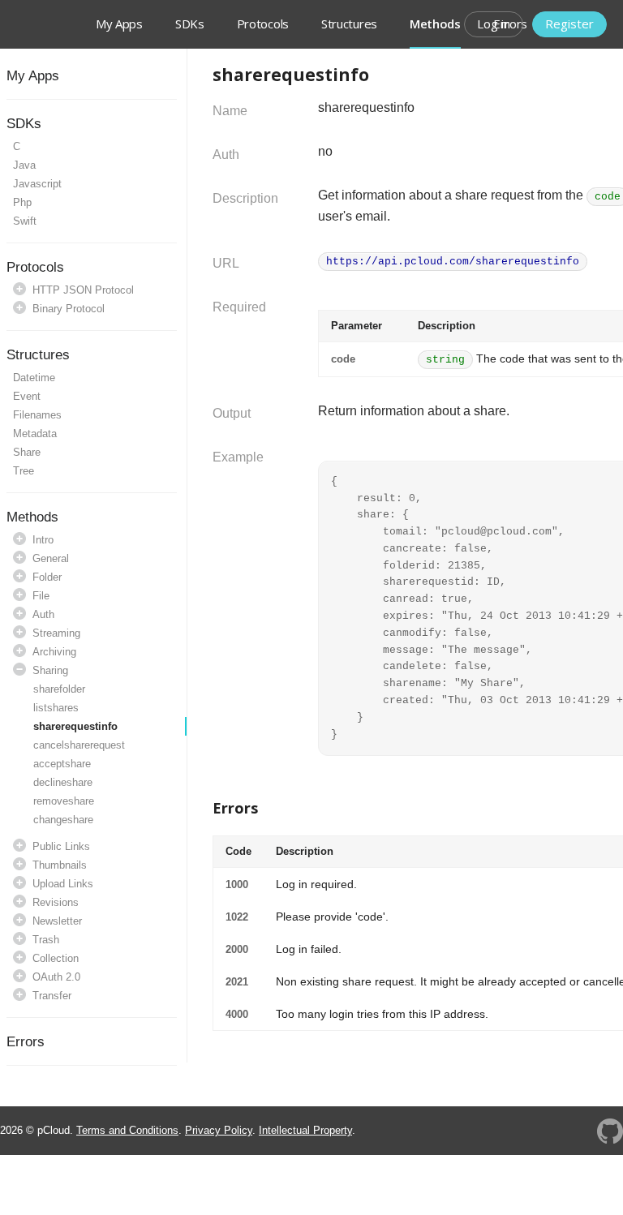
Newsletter (57, 921)
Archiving (54, 652)
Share (27, 452)
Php (22, 202)
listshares (56, 708)
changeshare (63, 820)
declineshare (62, 782)
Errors (25, 1042)
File (40, 596)
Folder (47, 577)
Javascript (37, 184)
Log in (493, 23)
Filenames (37, 415)
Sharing (50, 670)
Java (24, 165)
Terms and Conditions (127, 1130)
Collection (55, 958)
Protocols (263, 23)
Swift (25, 221)
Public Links (61, 846)
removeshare (63, 801)
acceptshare (62, 764)
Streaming (56, 633)
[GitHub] (610, 1130)
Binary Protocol (68, 309)
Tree (23, 471)
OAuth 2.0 (56, 977)
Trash (45, 940)
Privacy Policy (218, 1130)
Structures (349, 23)
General (50, 558)
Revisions (55, 902)
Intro (43, 540)
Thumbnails (59, 865)
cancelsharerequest (79, 745)
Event (27, 396)
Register (569, 23)
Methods (32, 517)
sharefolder (59, 689)
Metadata (35, 433)
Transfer (51, 996)
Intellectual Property (305, 1130)
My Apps (32, 76)
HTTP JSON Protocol (83, 290)
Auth (43, 614)
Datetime (34, 377)
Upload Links (62, 884)
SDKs (189, 23)
